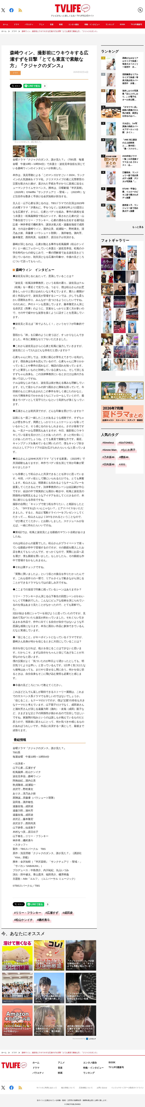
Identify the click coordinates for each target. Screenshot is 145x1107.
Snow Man (110, 449)
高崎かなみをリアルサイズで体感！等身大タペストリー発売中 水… (130, 62)
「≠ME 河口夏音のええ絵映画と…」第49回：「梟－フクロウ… (130, 144)
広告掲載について (86, 1088)
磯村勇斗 (44, 919)
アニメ (41, 24)
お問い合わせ (102, 1088)
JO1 (123, 464)
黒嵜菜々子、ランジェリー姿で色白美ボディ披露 (130, 208)
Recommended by (79, 1039)
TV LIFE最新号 (136, 24)
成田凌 (68, 912)
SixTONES (126, 442)
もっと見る (138, 227)
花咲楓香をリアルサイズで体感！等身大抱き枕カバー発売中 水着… (130, 78)
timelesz (109, 442)
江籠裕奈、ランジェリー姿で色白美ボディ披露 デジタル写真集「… (130, 176)
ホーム (5, 24)
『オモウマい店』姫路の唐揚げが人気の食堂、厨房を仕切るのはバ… (130, 111)
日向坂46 (109, 464)
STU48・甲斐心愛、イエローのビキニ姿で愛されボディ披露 (130, 193)
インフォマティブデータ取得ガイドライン (127, 1088)
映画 (61, 24)
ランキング (110, 24)
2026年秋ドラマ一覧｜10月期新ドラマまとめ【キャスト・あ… (130, 160)
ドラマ (16, 24)
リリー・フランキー (28, 912)
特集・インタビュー (92, 24)
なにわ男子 (129, 449)
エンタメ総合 (74, 24)
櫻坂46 (124, 457)
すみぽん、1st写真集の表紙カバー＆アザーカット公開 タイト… (130, 127)
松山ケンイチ (24, 919)
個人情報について (68, 1088)
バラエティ (29, 24)
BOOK (122, 24)
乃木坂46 (109, 457)
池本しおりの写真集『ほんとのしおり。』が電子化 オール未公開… (130, 95)
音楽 (51, 24)
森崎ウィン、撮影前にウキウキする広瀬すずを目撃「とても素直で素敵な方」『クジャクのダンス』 (60, 31)
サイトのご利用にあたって (47, 1088)
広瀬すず (52, 912)
